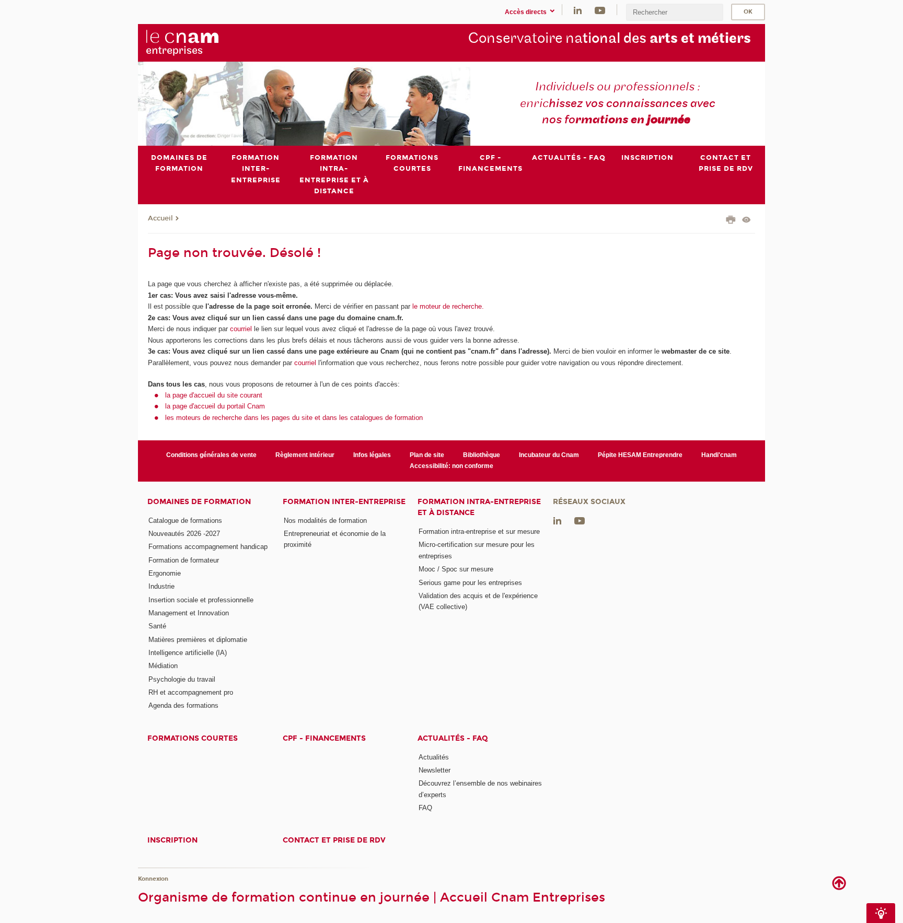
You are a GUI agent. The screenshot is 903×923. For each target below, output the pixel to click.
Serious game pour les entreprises (470, 583)
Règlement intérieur (304, 455)
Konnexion (153, 878)
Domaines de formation (199, 501)
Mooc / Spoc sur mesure (456, 569)
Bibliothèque (481, 455)
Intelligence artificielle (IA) (187, 653)
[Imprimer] (730, 221)
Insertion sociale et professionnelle (200, 600)
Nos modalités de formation (325, 520)
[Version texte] (746, 221)
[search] (674, 12)
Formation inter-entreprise (344, 501)
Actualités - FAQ (453, 738)
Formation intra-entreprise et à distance (479, 507)
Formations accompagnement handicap (208, 547)
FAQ (425, 808)
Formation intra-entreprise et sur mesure (479, 531)
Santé (157, 626)
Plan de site (427, 455)
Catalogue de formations (185, 520)
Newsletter (434, 770)
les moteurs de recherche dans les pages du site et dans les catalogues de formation (294, 418)
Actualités (434, 757)
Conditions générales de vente (211, 455)
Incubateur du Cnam (549, 455)
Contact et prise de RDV (334, 840)
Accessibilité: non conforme (451, 466)
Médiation (163, 666)
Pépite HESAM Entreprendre (640, 455)
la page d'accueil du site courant (213, 395)
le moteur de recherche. (447, 306)
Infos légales (372, 455)
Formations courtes (192, 738)
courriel (241, 329)
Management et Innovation (188, 613)
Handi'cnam (719, 455)
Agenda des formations (183, 705)
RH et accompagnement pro (190, 692)
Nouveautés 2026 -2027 (184, 534)
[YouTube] (600, 10)
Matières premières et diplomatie (197, 640)
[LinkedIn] (577, 10)
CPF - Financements (324, 738)
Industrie (161, 586)
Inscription (172, 840)
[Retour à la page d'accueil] (199, 42)
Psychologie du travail (181, 679)
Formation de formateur (183, 560)
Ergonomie (164, 573)
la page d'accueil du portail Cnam (215, 406)
